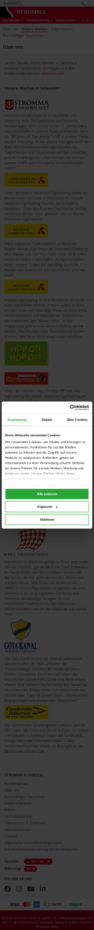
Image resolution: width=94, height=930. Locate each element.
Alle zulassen (47, 494)
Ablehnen (47, 519)
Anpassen (44, 506)
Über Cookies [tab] (77, 420)
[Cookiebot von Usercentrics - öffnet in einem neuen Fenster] (70, 407)
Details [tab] (47, 420)
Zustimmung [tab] (17, 420)
